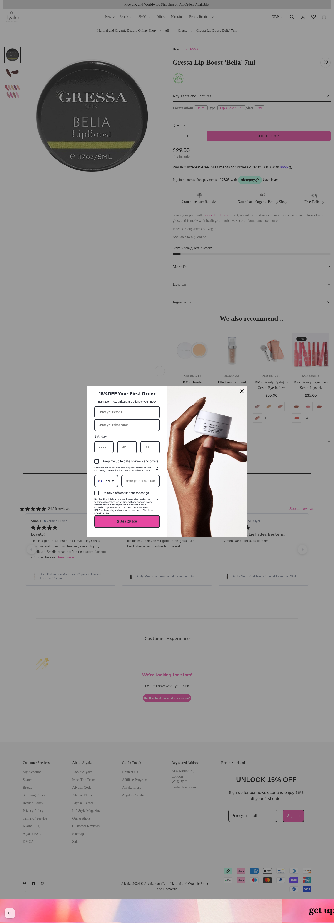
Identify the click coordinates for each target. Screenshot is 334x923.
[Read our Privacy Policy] (157, 468)
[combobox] (106, 481)
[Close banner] (328, 911)
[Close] (241, 391)
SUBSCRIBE (127, 521)
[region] (167, 911)
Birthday (100, 436)
